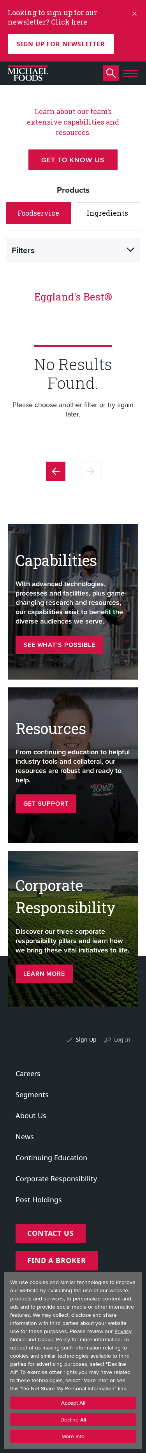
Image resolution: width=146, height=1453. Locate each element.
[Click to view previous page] (55, 471)
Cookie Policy (54, 1339)
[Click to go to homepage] (28, 73)
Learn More (44, 973)
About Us (31, 1115)
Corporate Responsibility (56, 1178)
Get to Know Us (73, 160)
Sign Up (86, 1039)
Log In (122, 1039)
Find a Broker (56, 1260)
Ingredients (107, 213)
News (25, 1136)
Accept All (73, 1403)
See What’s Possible (59, 644)
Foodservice (38, 213)
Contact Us (50, 1233)
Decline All (73, 1419)
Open (130, 250)
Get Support (46, 803)
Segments (32, 1094)
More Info (73, 1436)
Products (73, 190)
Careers (28, 1073)
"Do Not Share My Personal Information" (68, 1388)
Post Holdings (39, 1199)
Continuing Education (51, 1157)
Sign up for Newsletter (61, 44)
